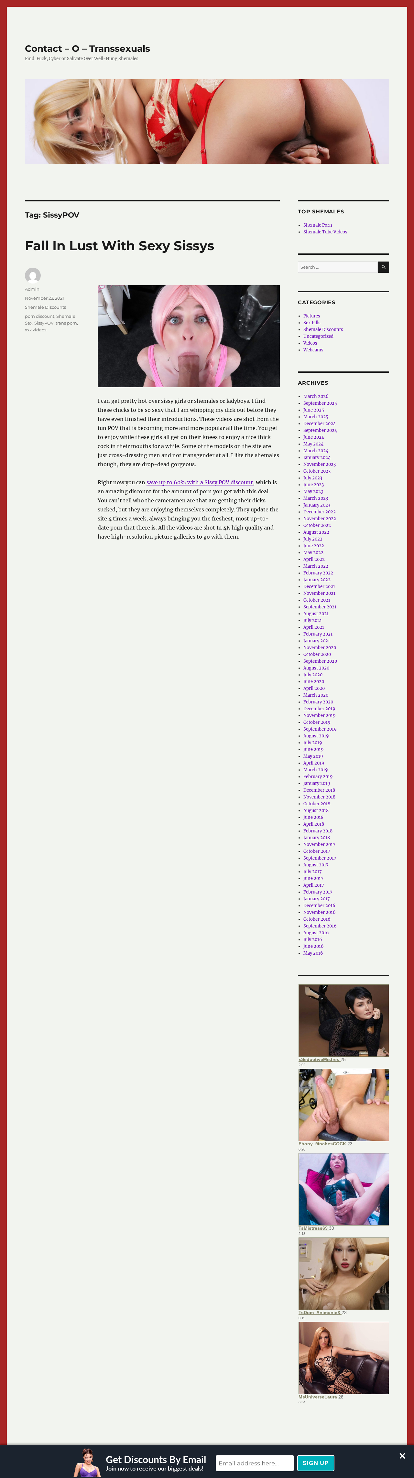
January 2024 (317, 457)
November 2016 (319, 912)
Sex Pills (312, 323)
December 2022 (319, 512)
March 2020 (315, 695)
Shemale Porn (317, 225)
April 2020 (314, 688)
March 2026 (316, 396)
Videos (310, 343)
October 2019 (317, 722)
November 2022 (319, 518)
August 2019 (316, 736)
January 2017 (316, 899)
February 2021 (317, 634)
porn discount (39, 316)
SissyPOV (44, 323)
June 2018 (313, 817)
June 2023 (313, 484)
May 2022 (313, 552)
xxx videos (35, 329)
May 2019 (313, 756)
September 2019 (320, 729)
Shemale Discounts (45, 307)
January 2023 (316, 505)
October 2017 (316, 851)
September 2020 (320, 661)
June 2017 (313, 878)
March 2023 (315, 498)
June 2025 (313, 410)
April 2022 (314, 559)
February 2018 (317, 831)
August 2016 (316, 933)
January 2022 (317, 580)
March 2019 (315, 770)
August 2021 (316, 613)
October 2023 (317, 471)
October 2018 (316, 804)
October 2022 (317, 525)
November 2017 (319, 844)
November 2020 (319, 647)
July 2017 (312, 871)
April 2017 (313, 885)
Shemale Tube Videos (325, 232)
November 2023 (319, 464)
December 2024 (319, 423)
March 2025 (315, 417)
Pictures (311, 316)
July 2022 (312, 539)
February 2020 (318, 702)
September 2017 (319, 858)
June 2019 (313, 749)
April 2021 (313, 627)
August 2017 (316, 865)
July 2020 (312, 675)
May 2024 (313, 444)
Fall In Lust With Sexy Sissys (119, 245)
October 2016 (317, 919)
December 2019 (319, 709)
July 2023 (312, 478)
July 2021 (312, 620)
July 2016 (312, 939)
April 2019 (313, 763)
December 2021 (319, 586)
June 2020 (313, 681)
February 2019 (318, 776)
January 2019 (316, 783)
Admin (32, 289)
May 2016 (313, 953)
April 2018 (313, 824)
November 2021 (319, 593)
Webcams (313, 350)
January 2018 (316, 838)
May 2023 (313, 491)
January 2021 (316, 641)
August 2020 (316, 668)
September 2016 (320, 926)
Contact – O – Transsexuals (87, 48)
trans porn (66, 323)
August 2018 (316, 810)
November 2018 (319, 797)
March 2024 (315, 451)
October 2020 (317, 654)
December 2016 (319, 905)
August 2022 (316, 532)
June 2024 (313, 437)
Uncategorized (318, 336)
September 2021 (319, 607)
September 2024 (320, 430)
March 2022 (315, 566)
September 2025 (320, 403)
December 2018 (319, 790)
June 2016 (313, 946)
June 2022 (313, 546)
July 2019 (312, 742)
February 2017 (317, 892)
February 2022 (318, 573)
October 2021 (316, 600)
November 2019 (319, 715)
